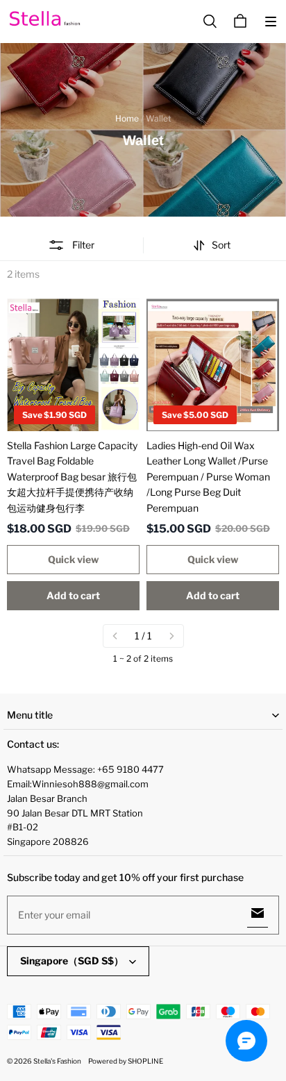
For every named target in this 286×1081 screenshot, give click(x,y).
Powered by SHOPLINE (125, 1061)
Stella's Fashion (57, 1061)
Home (127, 118)
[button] (270, 21)
